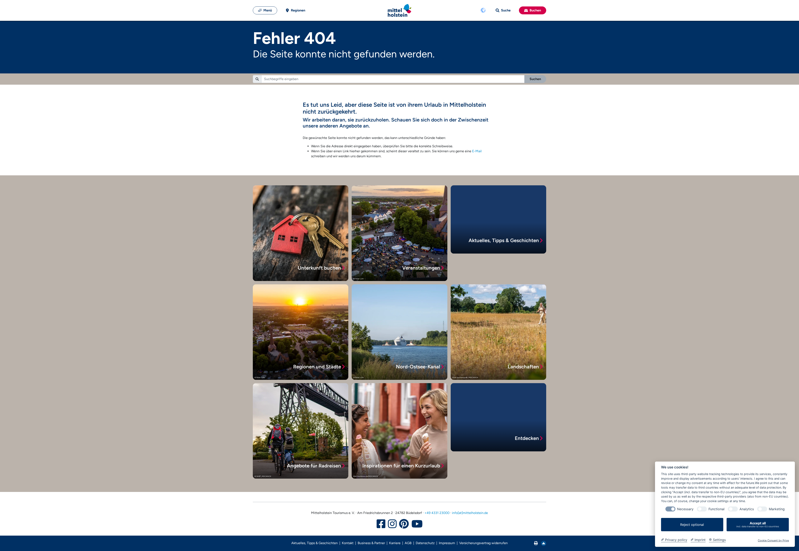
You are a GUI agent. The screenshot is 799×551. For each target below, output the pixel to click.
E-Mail (477, 151)
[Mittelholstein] (399, 10)
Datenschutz (425, 543)
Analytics (746, 509)
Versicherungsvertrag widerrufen (483, 543)
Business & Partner (371, 543)
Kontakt (348, 543)
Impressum (447, 543)
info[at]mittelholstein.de (470, 513)
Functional (716, 509)
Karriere (395, 543)
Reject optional (692, 525)
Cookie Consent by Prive (773, 540)
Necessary (685, 509)
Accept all (757, 524)
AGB (408, 543)
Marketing (777, 509)
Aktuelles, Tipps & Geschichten (314, 543)
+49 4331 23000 (436, 513)
